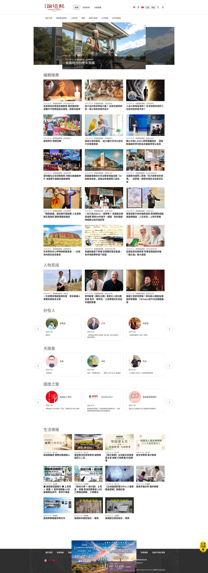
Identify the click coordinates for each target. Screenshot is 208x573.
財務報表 (144, 552)
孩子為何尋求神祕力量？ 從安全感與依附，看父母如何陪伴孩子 (103, 108)
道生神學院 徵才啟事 (146, 455)
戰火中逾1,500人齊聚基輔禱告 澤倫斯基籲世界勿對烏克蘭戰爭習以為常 (144, 142)
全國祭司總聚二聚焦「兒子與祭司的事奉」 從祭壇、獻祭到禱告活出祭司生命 (144, 178)
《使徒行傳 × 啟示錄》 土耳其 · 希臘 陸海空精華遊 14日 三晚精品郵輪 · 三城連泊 (88, 489)
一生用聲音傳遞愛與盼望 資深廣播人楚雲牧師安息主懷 (61, 298)
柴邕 (145, 361)
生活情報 (104, 18)
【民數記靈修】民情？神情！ (138, 335)
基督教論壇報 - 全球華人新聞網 (54, 7)
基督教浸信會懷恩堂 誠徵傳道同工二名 (87, 456)
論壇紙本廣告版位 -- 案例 (86, 518)
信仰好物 (86, 7)
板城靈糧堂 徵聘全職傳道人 (56, 455)
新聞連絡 (60, 552)
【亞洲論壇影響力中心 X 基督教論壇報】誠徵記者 (119, 488)
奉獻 (153, 7)
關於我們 (49, 552)
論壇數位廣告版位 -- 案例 (117, 518)
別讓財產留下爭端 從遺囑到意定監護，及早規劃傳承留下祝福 (103, 253)
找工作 (55, 452)
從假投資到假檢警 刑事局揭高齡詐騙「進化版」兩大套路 (143, 253)
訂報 (147, 7)
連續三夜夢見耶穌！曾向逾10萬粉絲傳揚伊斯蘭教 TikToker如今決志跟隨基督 (145, 299)
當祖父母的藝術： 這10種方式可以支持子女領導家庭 (104, 142)
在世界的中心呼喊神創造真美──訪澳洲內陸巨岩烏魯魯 (61, 253)
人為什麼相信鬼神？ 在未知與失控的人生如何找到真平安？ (145, 108)
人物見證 (74, 18)
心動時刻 (49, 373)
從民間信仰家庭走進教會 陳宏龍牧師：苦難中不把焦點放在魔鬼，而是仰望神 (62, 108)
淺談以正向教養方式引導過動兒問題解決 (142, 408)
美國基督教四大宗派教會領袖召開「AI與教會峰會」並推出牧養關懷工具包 (103, 177)
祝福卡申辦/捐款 (158, 552)
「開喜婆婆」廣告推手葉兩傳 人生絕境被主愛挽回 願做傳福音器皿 (62, 215)
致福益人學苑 (65, 396)
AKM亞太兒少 (107, 396)
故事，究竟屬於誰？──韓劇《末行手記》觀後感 (104, 373)
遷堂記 (48, 335)
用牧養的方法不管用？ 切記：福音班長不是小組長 (62, 408)
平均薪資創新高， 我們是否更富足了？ (94, 62)
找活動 (55, 484)
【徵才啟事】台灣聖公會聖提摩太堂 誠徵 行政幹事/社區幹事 (119, 458)
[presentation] (57, 46)
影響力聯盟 (93, 18)
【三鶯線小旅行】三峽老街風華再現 (141, 373)
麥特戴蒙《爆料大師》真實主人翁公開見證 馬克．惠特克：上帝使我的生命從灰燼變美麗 (103, 299)
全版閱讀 (97, 7)
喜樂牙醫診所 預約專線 (147, 486)
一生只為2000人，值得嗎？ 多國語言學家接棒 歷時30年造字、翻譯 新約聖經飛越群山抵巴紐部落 (104, 216)
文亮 (103, 323)
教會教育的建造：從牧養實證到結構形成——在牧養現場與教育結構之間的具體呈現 (103, 409)
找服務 (147, 484)
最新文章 (48, 18)
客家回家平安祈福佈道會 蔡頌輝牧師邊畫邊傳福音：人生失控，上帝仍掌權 (145, 215)
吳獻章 (146, 323)
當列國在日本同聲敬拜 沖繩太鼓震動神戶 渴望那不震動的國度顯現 (62, 177)
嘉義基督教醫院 (149, 396)
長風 (62, 361)
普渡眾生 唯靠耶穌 (52, 140)
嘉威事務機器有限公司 (54, 518)
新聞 (76, 7)
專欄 (83, 18)
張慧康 (63, 323)
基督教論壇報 (61, 18)
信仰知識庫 (116, 18)
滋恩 (103, 361)
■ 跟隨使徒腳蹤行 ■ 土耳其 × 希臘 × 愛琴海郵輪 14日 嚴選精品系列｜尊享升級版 (57, 489)
